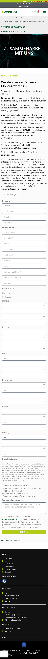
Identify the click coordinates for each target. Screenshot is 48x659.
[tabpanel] (24, 308)
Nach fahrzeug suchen (16, 31)
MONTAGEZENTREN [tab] (9, 76)
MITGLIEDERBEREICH (24, 4)
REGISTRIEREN (24, 6)
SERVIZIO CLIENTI (8, 608)
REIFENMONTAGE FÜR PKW (15, 485)
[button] (24, 27)
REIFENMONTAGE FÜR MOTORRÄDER (19, 496)
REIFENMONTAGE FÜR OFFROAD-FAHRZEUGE (23, 488)
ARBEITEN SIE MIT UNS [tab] (10, 540)
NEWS (4, 638)
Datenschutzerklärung (11, 519)
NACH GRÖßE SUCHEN (15, 27)
